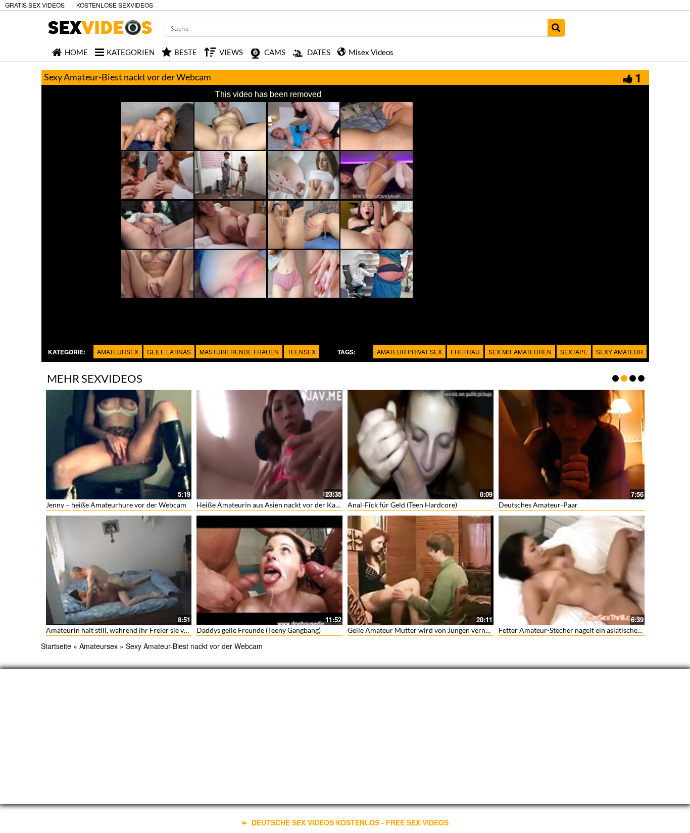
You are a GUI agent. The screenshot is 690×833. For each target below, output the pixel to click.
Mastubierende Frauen (239, 351)
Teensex (301, 351)
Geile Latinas (169, 351)
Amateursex (117, 351)
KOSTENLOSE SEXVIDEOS (114, 5)
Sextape (573, 351)
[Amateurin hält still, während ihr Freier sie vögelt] (119, 570)
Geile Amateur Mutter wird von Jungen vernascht (425, 630)
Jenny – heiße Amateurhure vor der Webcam (116, 504)
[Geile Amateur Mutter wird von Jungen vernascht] (421, 570)
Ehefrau (465, 351)
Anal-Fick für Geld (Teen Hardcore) (402, 504)
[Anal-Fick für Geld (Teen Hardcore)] (421, 444)
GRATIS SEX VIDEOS (35, 5)
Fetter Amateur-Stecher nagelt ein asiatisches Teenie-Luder (591, 630)
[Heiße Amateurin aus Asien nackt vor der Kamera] (269, 444)
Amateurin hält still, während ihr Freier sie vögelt (123, 630)
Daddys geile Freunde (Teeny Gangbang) (258, 630)
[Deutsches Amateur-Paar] (572, 444)
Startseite (56, 646)
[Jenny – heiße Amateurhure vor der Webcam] (119, 444)
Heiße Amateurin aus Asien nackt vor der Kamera (274, 504)
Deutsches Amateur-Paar (538, 504)
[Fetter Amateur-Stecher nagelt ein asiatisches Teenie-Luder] (572, 570)
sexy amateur (619, 351)
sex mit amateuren (520, 351)
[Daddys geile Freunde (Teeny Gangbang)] (269, 570)
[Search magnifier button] (556, 27)
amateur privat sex (409, 351)
